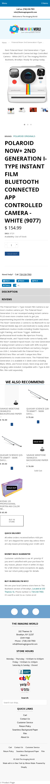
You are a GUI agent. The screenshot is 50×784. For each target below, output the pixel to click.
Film (25, 733)
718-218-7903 (37, 592)
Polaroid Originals (24, 136)
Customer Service (25, 722)
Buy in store (12, 521)
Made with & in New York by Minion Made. (19, 763)
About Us (25, 737)
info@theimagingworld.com (25, 12)
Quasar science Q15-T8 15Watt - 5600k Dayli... (11, 457)
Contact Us (25, 719)
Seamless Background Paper (25, 730)
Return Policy (25, 726)
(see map (25, 638)
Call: (22, 274)
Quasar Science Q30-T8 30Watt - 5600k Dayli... (37, 411)
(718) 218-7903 (28, 9)
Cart (25, 715)
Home (4, 43)
